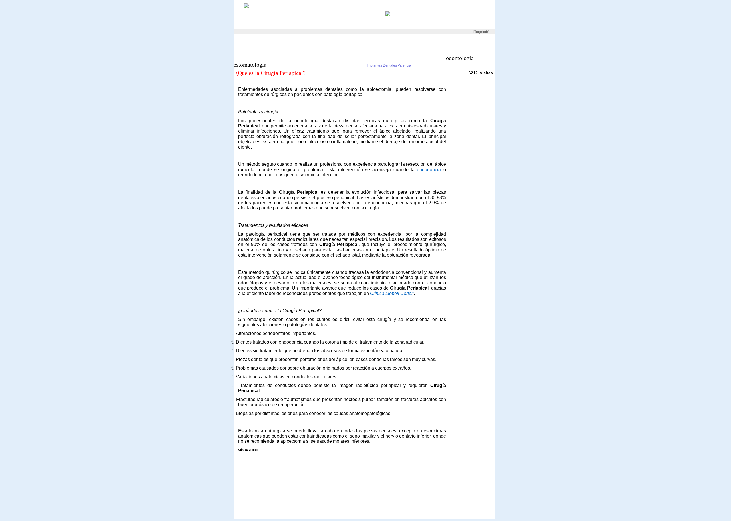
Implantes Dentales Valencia (389, 65)
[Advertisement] (337, 47)
